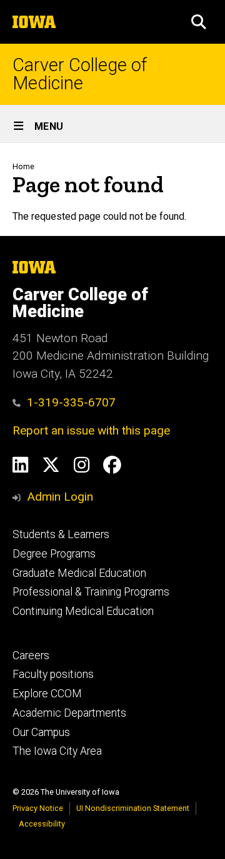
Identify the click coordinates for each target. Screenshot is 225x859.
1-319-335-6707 (71, 402)
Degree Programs (54, 553)
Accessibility (42, 823)
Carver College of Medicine (79, 74)
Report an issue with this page (91, 430)
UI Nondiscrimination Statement (132, 808)
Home (23, 166)
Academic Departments (69, 713)
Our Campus (41, 732)
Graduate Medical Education (79, 573)
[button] (198, 22)
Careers (30, 655)
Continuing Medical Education (83, 611)
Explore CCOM (47, 693)
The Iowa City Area (57, 751)
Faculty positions (53, 674)
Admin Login (60, 496)
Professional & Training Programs (90, 592)
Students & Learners (60, 534)
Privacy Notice (37, 808)
